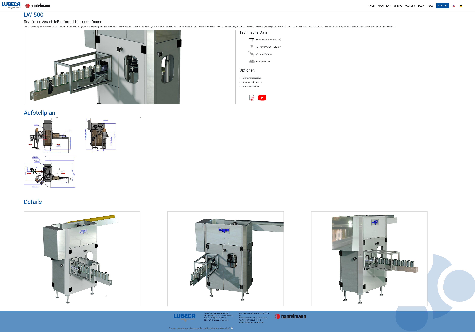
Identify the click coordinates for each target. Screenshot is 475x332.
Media (421, 6)
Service (398, 6)
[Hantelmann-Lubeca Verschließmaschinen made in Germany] (12, 5)
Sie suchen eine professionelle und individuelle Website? (200, 328)
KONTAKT (442, 6)
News (430, 6)
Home (371, 6)
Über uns (410, 6)
